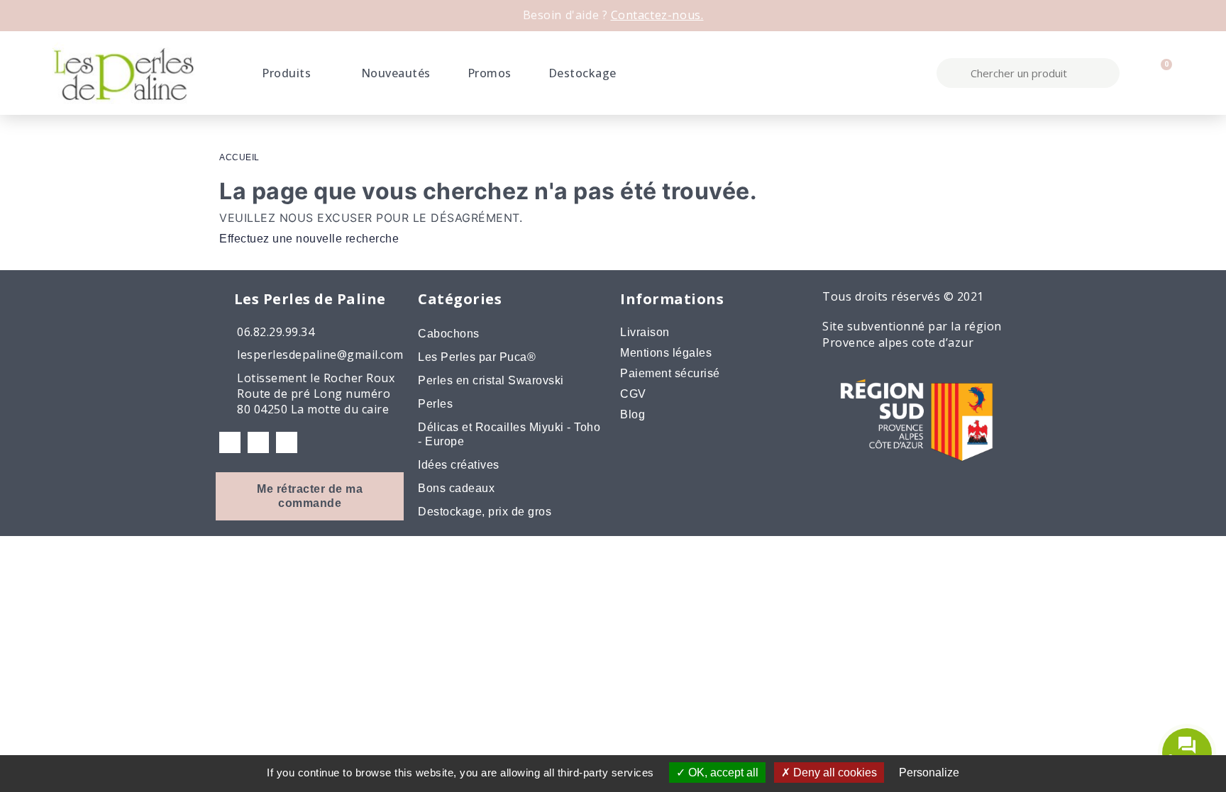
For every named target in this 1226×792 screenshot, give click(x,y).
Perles (435, 404)
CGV (633, 394)
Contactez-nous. (657, 15)
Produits (286, 73)
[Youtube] (286, 442)
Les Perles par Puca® (477, 357)
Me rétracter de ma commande (310, 496)
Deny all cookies (833, 772)
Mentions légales (666, 353)
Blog (632, 414)
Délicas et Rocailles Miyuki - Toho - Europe (509, 434)
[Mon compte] (1136, 73)
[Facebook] (230, 442)
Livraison (645, 332)
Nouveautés (396, 73)
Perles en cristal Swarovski (491, 380)
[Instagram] (258, 442)
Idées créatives (458, 465)
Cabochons (449, 334)
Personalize (929, 772)
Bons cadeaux (456, 488)
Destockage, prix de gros (484, 512)
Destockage (582, 73)
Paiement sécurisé (670, 373)
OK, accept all (721, 772)
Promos (490, 73)
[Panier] (1160, 73)
